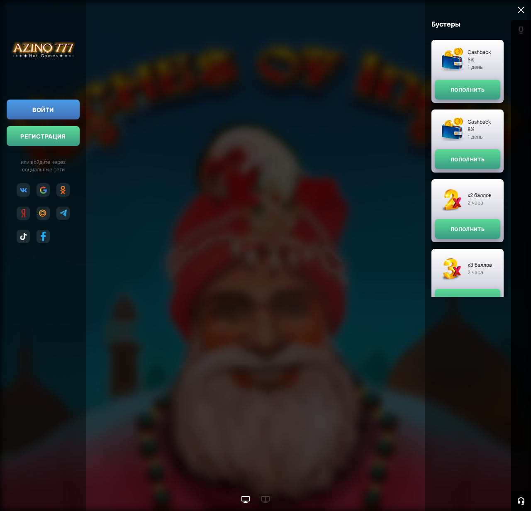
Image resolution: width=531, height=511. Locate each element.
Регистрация (43, 136)
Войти (43, 109)
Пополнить (468, 90)
